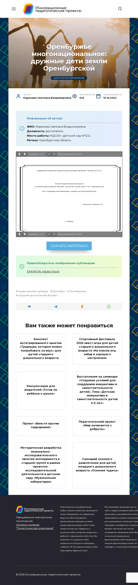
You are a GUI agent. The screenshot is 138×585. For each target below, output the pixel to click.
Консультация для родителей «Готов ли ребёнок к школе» (41, 389)
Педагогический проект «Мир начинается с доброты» (97, 425)
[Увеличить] (54, 154)
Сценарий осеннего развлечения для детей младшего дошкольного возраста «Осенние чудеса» (97, 464)
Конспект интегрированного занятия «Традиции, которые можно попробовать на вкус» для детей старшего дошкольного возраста (41, 349)
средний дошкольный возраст (38, 295)
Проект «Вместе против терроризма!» (41, 425)
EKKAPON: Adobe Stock (43, 271)
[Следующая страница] (24, 154)
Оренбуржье (77, 291)
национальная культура (33, 291)
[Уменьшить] (48, 154)
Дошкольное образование (69, 78)
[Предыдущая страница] (19, 154)
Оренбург (58, 291)
